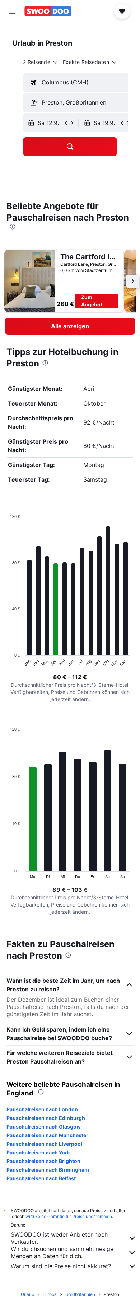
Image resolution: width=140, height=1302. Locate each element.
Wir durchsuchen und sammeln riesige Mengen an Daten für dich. (62, 1252)
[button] (12, 11)
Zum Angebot (91, 300)
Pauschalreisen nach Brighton (43, 1161)
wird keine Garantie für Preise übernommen (68, 1216)
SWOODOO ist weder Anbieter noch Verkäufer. (59, 1238)
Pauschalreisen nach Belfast (41, 1178)
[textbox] (78, 82)
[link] (70, 326)
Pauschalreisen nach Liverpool (44, 1144)
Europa (50, 1294)
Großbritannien (80, 1294)
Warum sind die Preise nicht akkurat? (61, 1266)
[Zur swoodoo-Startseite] (47, 11)
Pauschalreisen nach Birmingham (47, 1170)
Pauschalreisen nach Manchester (47, 1135)
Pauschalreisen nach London (42, 1109)
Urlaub (27, 1294)
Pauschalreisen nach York (38, 1152)
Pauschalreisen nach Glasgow (43, 1126)
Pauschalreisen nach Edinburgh (45, 1118)
